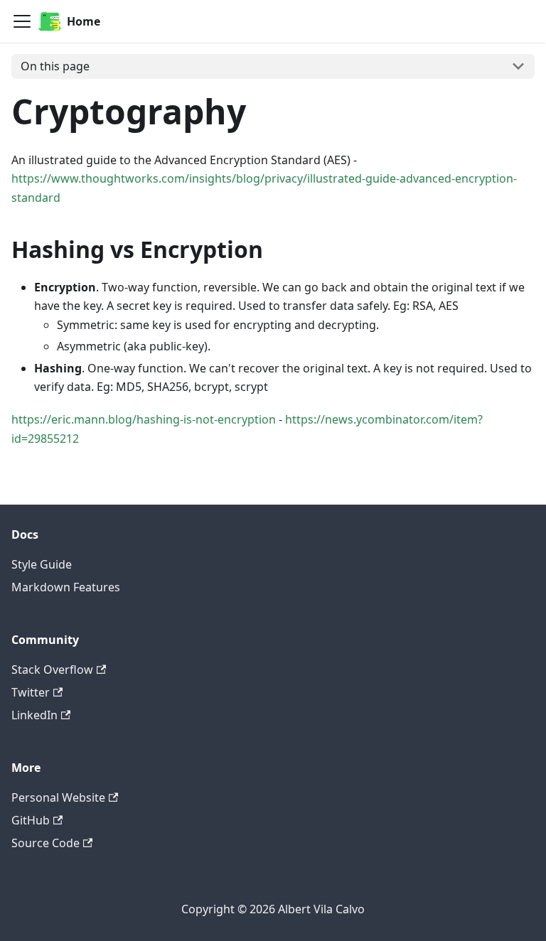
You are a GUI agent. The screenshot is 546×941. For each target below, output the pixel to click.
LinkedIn (34, 715)
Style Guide (41, 564)
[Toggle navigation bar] (22, 21)
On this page (55, 66)
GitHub (30, 820)
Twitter (30, 692)
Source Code (45, 843)
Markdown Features (65, 587)
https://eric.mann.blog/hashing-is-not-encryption (143, 419)
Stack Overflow (52, 669)
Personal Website (58, 797)
